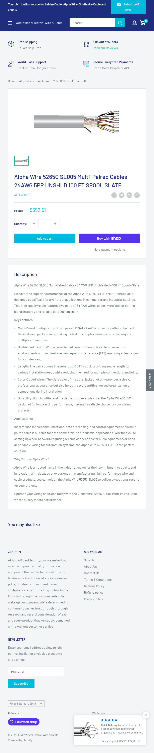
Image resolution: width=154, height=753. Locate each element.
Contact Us (91, 573)
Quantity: (20, 224)
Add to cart (45, 238)
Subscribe (21, 683)
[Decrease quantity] (34, 223)
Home (11, 81)
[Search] (120, 22)
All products (26, 81)
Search (89, 560)
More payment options (109, 249)
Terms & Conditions (98, 579)
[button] (146, 715)
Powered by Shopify (20, 740)
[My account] (135, 23)
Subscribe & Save (131, 7)
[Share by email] (137, 195)
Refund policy (93, 592)
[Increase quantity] (55, 223)
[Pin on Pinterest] (122, 195)
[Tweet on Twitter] (129, 195)
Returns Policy (94, 586)
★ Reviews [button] (150, 380)
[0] (142, 22)
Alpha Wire (22, 195)
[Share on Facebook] (114, 195)
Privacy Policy (93, 599)
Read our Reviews (105, 48)
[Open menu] (10, 23)
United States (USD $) (23, 703)
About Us (90, 566)
